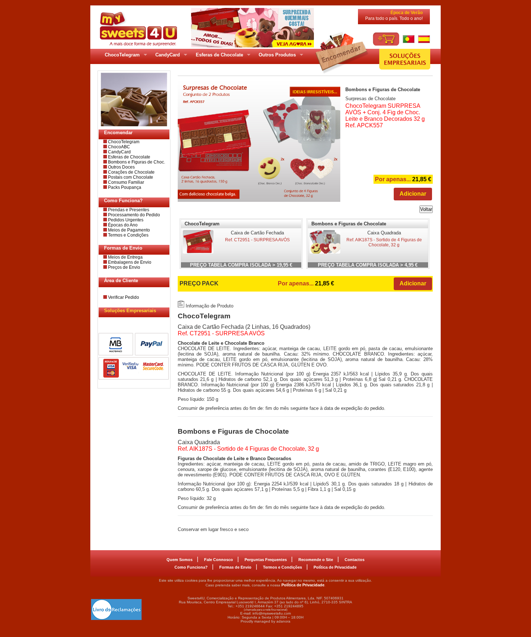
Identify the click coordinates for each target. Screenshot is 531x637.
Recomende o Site (315, 559)
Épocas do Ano (122, 225)
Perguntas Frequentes (266, 559)
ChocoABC (118, 146)
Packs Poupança (124, 187)
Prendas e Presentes (128, 209)
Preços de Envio (123, 267)
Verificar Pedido (123, 297)
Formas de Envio (235, 567)
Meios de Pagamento (128, 230)
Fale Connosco (218, 559)
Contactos (354, 559)
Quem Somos (180, 559)
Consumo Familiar (125, 182)
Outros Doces (121, 167)
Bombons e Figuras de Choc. (136, 162)
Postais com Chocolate (130, 177)
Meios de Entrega (125, 257)
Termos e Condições (127, 235)
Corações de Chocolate (131, 172)
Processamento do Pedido (133, 214)
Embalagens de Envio (129, 262)
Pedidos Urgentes (125, 219)
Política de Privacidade (335, 567)
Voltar (426, 209)
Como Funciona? (191, 567)
